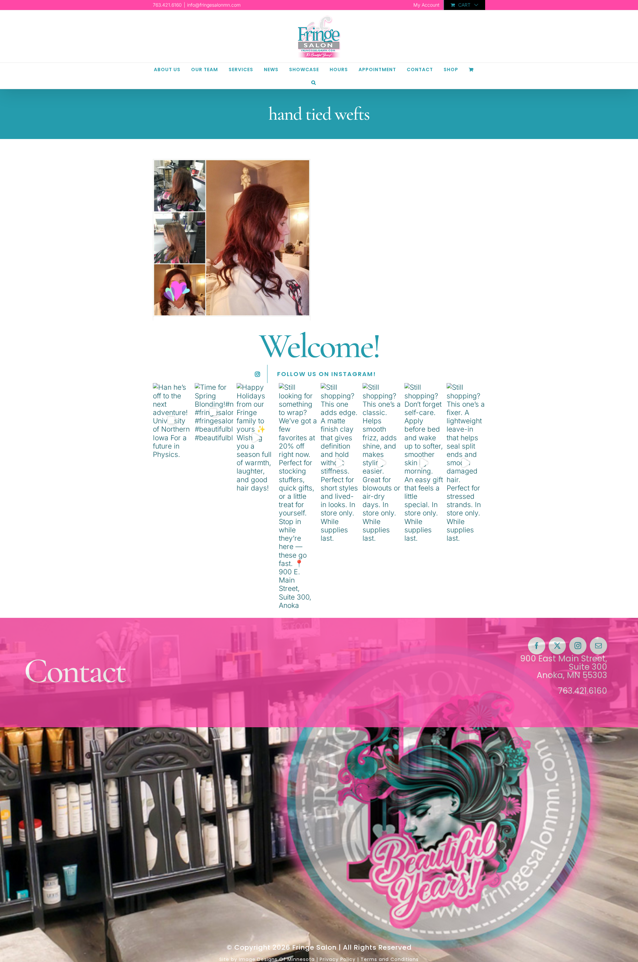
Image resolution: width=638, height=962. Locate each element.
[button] (313, 82)
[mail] (598, 645)
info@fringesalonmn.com (214, 5)
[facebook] (536, 645)
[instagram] (577, 645)
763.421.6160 (582, 691)
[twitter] (557, 645)
